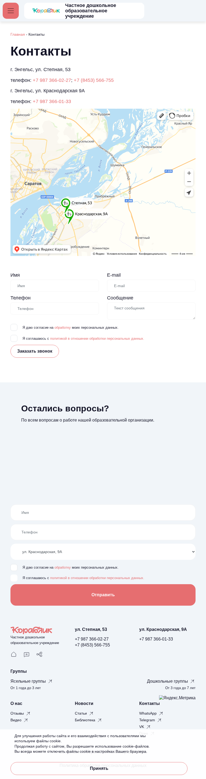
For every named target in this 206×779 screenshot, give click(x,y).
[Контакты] (26, 654)
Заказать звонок (34, 351)
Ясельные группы (28, 681)
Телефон (20, 298)
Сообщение (120, 298)
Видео (16, 720)
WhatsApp (148, 713)
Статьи (81, 713)
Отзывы (17, 713)
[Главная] (13, 654)
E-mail (114, 275)
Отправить (103, 595)
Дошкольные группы (168, 681)
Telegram (147, 720)
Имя (15, 275)
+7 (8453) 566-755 (94, 80)
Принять (99, 768)
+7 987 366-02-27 (52, 80)
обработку (62, 328)
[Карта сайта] (39, 654)
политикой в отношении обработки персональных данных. (97, 339)
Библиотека (85, 720)
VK (142, 727)
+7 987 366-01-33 (52, 101)
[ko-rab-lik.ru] (46, 10)
